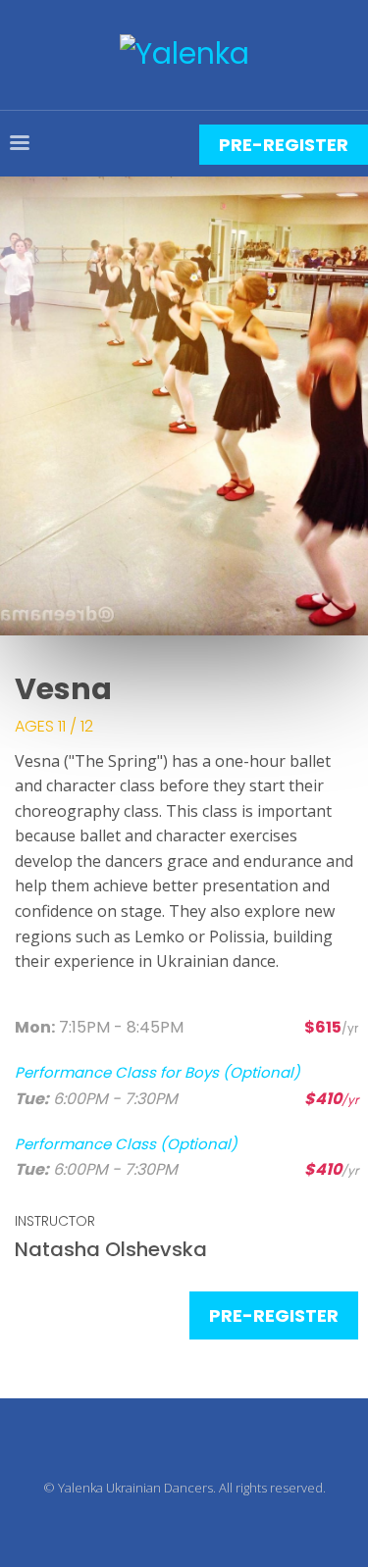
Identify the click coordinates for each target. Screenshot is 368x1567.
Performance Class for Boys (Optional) (157, 1072)
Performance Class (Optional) (126, 1144)
